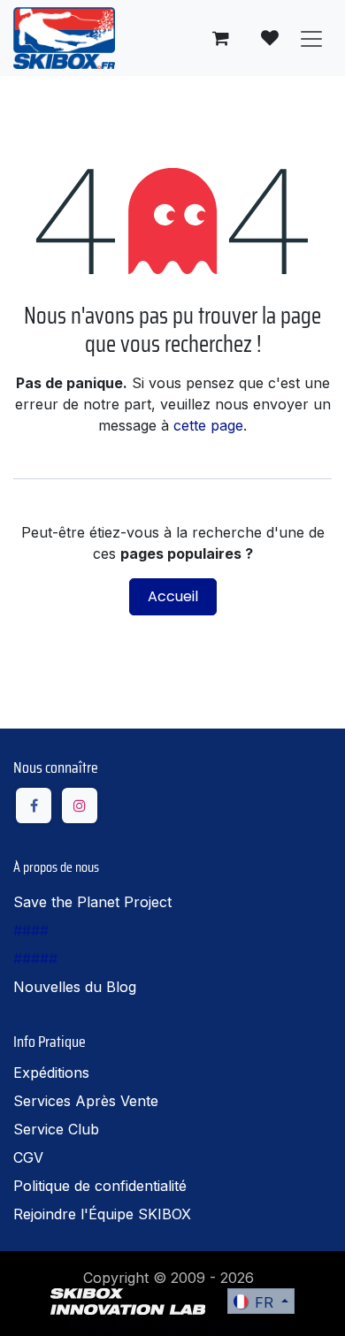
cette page (208, 425)
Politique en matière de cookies (140, 1253)
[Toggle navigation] (311, 38)
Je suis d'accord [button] (268, 1307)
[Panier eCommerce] (220, 38)
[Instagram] (79, 805)
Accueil (173, 596)
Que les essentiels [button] (141, 1307)
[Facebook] (33, 805)
